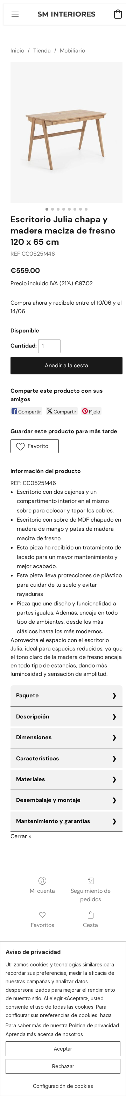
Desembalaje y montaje (48, 800)
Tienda (42, 50)
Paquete (27, 695)
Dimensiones (34, 737)
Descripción (32, 716)
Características (37, 758)
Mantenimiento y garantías (53, 821)
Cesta (90, 925)
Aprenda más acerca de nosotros (44, 1034)
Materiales (30, 779)
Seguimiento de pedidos (91, 895)
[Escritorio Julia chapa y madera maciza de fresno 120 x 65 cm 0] (66, 132)
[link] (63, 1083)
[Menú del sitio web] (15, 14)
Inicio (17, 50)
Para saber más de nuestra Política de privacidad (62, 1025)
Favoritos (42, 925)
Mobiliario (72, 50)
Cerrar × (20, 836)
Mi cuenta (42, 891)
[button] (66, 14)
